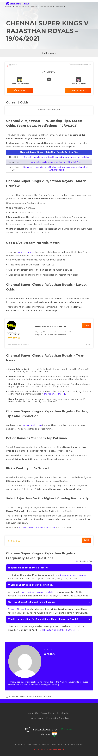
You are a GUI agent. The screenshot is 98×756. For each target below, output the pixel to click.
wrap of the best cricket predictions (37, 527)
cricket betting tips (32, 425)
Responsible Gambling (57, 718)
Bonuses (21, 6)
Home (7, 696)
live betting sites (25, 252)
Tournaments (59, 6)
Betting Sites (8, 6)
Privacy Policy (36, 718)
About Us (33, 713)
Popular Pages (48, 6)
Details (87, 345)
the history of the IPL (54, 394)
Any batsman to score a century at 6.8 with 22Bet (56, 162)
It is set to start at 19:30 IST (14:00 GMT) (58, 630)
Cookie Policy (47, 713)
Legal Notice (63, 713)
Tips (16, 6)
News (41, 6)
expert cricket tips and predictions (38, 592)
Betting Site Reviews (31, 6)
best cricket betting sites (73, 575)
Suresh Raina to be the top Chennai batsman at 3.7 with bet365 (56, 157)
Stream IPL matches (18, 609)
